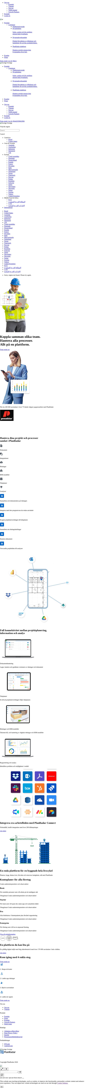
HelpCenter (8, 1024)
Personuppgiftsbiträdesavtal (13, 1037)
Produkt (6, 23)
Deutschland (12, 160)
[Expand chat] (2, 1069)
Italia (10, 168)
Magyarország (13, 170)
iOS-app (7, 1044)
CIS (9, 153)
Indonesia (11, 149)
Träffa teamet (12, 10)
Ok (2, 1087)
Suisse (10, 190)
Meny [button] (15, 61)
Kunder (6, 55)
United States (12, 141)
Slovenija (11, 188)
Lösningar (11, 25)
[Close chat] (6, 1069)
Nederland (11, 171)
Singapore (11, 151)
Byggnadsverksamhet (25, 40)
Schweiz (11, 183)
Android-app (8, 1046)
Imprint (6, 1035)
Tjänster (11, 6)
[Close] (23, 1078)
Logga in (7, 16)
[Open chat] (2, 1075)
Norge (10, 173)
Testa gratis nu (5, 349)
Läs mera (3, 831)
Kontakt (11, 4)
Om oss (6, 2)
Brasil (10, 139)
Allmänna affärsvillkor (11, 1031)
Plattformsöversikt (19, 27)
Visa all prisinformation (7, 934)
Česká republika (13, 156)
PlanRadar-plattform (22, 49)
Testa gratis (3, 61)
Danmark (11, 158)
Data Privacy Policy (10, 1033)
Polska (10, 179)
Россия (10, 177)
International (8, 207)
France (10, 164)
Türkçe (10, 194)
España (10, 162)
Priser (6, 57)
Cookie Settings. (62, 1083)
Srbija (10, 185)
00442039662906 (19, 121)
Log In (10, 61)
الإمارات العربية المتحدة (16, 206)
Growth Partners (13, 12)
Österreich (11, 175)
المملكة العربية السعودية (16, 202)
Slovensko (11, 186)
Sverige (10, 192)
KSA (10, 200)
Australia (11, 145)
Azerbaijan (12, 147)
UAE (10, 204)
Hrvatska (11, 166)
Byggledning (22, 31)
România (11, 181)
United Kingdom (14, 196)
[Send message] (20, 1072)
